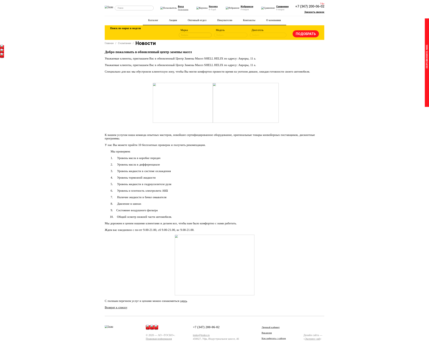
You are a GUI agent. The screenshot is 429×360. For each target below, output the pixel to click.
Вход (181, 6)
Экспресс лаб (312, 338)
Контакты (249, 20)
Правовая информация (159, 338)
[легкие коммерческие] (125, 33)
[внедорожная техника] (158, 33)
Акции (173, 20)
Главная (109, 43)
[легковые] (114, 33)
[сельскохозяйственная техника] (147, 33)
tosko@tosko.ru (201, 335)
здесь (183, 301)
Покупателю (224, 20)
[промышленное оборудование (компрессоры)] (169, 33)
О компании (273, 20)
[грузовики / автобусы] (136, 33)
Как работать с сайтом (274, 338)
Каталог (153, 20)
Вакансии (267, 333)
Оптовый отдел (197, 20)
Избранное (247, 6)
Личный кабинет (271, 327)
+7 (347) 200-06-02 (309, 6)
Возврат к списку (116, 307)
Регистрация (183, 9)
